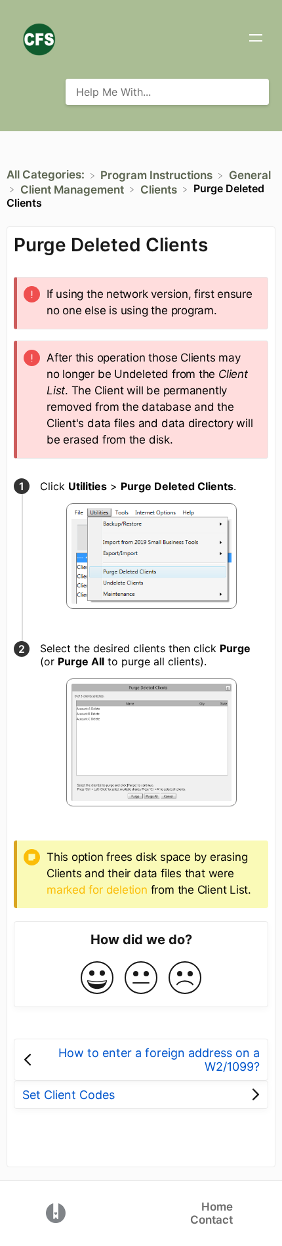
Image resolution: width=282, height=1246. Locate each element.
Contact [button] (211, 1219)
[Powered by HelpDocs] (56, 1212)
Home (217, 1206)
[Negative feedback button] (185, 979)
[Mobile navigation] (255, 39)
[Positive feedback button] (97, 979)
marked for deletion (97, 889)
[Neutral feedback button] (141, 979)
